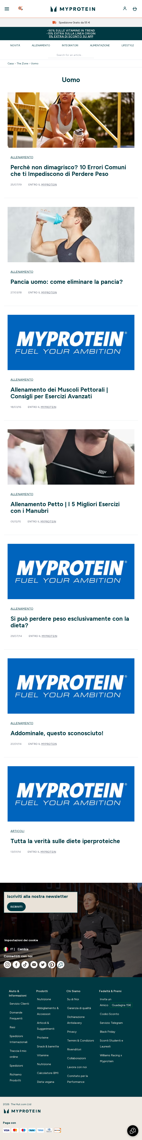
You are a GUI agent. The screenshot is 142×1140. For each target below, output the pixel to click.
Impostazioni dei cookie (21, 940)
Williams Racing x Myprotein (111, 1058)
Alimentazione (100, 45)
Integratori (70, 45)
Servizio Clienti (19, 1003)
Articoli (17, 831)
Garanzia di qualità (79, 1008)
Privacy (72, 1031)
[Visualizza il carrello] (134, 9)
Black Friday (107, 1031)
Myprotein (49, 184)
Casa (11, 63)
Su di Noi (73, 999)
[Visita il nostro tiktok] (25, 964)
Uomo (34, 63)
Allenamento (41, 45)
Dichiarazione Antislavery (76, 1019)
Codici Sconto (109, 1014)
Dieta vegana (45, 1081)
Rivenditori (74, 1049)
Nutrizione (44, 999)
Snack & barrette (48, 1046)
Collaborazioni (76, 1058)
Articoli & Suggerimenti (45, 1025)
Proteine (42, 1037)
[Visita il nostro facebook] (16, 964)
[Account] (125, 8)
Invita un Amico (115, 1002)
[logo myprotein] (73, 9)
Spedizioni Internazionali (18, 1039)
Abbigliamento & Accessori (48, 1011)
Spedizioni (16, 1065)
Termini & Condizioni (80, 1040)
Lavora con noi (77, 1067)
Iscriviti (16, 906)
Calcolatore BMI (48, 1073)
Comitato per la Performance (77, 1078)
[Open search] (21, 9)
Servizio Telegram (111, 1022)
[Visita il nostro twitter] (43, 964)
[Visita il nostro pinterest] (51, 964)
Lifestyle (128, 45)
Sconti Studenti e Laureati (111, 1043)
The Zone (22, 63)
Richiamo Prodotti (16, 1077)
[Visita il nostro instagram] (7, 964)
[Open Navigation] (7, 9)
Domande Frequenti (16, 1015)
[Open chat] (60, 964)
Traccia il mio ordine (18, 1053)
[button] (132, 1130)
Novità (15, 45)
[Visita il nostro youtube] (34, 964)
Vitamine (43, 1055)
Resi (12, 1027)
